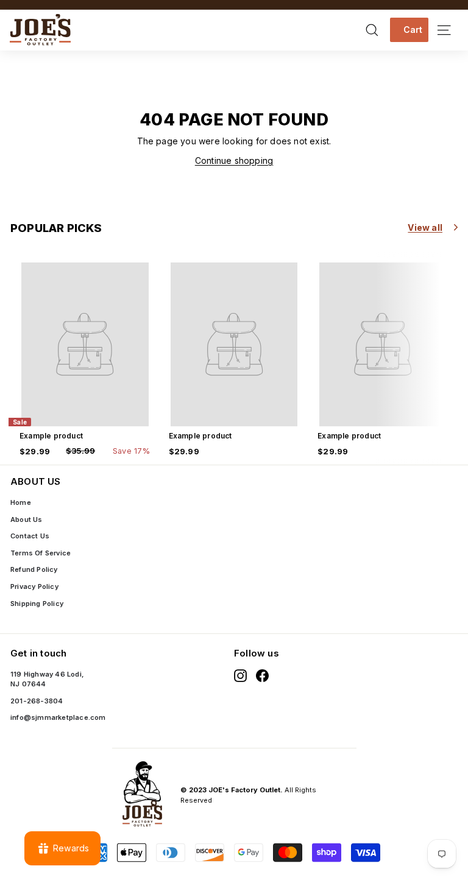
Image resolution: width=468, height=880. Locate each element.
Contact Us (29, 536)
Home (20, 502)
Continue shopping (234, 160)
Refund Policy (34, 569)
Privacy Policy (34, 586)
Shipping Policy (36, 603)
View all (425, 227)
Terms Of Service (40, 553)
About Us (26, 519)
